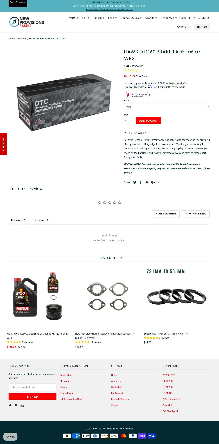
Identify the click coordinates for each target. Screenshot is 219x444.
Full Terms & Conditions (71, 399)
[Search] (208, 18)
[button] (167, 83)
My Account (117, 393)
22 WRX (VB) (169, 375)
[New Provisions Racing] (26, 22)
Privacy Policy (66, 393)
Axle (126, 100)
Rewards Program (120, 399)
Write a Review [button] (197, 213)
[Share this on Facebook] (140, 182)
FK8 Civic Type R (171, 411)
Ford (112, 18)
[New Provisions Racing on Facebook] (10, 406)
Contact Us (116, 387)
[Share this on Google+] (152, 182)
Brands (151, 18)
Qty (126, 114)
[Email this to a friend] (158, 182)
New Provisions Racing (104, 429)
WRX (74, 18)
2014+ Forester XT (171, 399)
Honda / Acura (131, 18)
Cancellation (66, 375)
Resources (169, 18)
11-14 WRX (168, 381)
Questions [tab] (38, 220)
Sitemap (115, 405)
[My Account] (203, 18)
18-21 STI (167, 393)
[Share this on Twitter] (134, 182)
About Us (116, 381)
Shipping (64, 381)
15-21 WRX (168, 387)
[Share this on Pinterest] (146, 182)
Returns (63, 387)
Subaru (99, 18)
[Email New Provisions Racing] (22, 406)
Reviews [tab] (16, 220)
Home (114, 375)
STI (85, 18)
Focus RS (167, 405)
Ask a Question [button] (167, 213)
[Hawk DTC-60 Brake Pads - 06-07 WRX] (65, 101)
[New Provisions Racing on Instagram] (16, 406)
